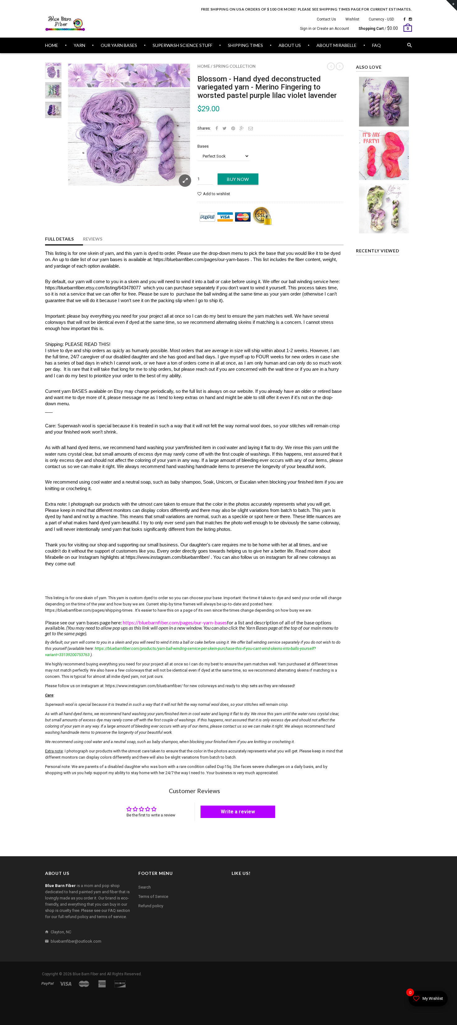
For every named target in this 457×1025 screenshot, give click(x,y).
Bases (203, 146)
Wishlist (352, 19)
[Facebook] (405, 19)
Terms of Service (153, 896)
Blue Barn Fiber (86, 974)
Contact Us (326, 19)
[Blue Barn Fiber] (65, 23)
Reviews (92, 238)
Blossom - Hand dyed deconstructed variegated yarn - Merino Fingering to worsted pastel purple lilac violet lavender (267, 87)
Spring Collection (234, 66)
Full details (59, 238)
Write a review (238, 812)
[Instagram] (410, 19)
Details (385, 173)
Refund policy (150, 905)
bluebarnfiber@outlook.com (76, 941)
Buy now (238, 179)
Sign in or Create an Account (324, 28)
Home (203, 66)
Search (144, 887)
